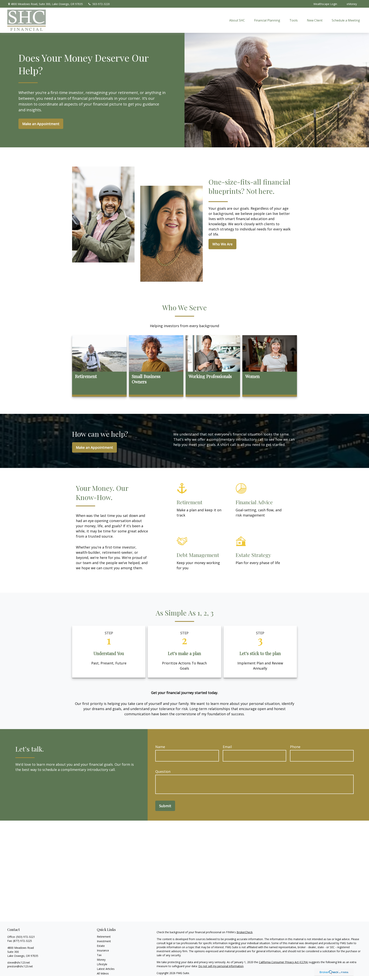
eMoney (352, 4)
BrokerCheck (245, 932)
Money (101, 959)
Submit (165, 806)
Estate (101, 946)
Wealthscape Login (325, 4)
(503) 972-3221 (25, 937)
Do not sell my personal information (221, 966)
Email (227, 746)
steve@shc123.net (18, 962)
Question (162, 771)
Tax (99, 955)
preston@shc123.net (20, 966)
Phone (295, 746)
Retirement (104, 936)
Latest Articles (106, 969)
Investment (104, 941)
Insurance (103, 950)
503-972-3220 (101, 4)
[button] (237, 20)
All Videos (103, 973)
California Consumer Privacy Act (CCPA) (283, 962)
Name (160, 746)
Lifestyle (102, 964)
